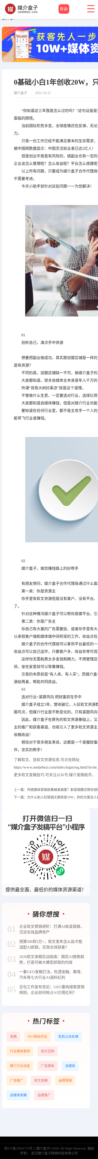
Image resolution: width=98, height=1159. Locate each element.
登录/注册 (64, 10)
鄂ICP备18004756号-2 (19, 1148)
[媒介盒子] (21, 6)
